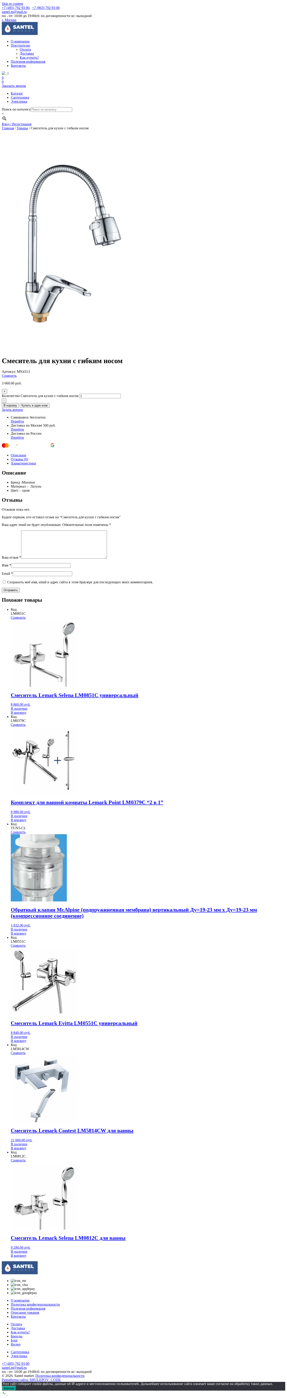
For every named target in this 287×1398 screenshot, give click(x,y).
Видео (15, 1344)
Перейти (17, 421)
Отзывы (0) (19, 459)
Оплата (25, 49)
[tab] (148, 455)
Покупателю (20, 45)
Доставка (27, 53)
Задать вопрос (12, 410)
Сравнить (9, 376)
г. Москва (9, 20)
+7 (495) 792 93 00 (15, 8)
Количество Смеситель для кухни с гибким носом (40, 396)
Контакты (18, 65)
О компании (20, 41)
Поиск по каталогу (16, 109)
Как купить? (29, 57)
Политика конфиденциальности (35, 1304)
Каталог (17, 93)
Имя (6, 565)
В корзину (10, 405)
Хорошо (9, 1388)
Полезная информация (28, 61)
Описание (18, 455)
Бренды (16, 1336)
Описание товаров (25, 1312)
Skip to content (12, 4)
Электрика (19, 101)
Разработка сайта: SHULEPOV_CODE (31, 1380)
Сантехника (20, 97)
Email (7, 573)
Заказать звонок (14, 86)
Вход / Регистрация (16, 124)
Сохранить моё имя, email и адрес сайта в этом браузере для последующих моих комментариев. (80, 582)
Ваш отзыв (11, 557)
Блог (14, 1340)
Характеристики (23, 463)
